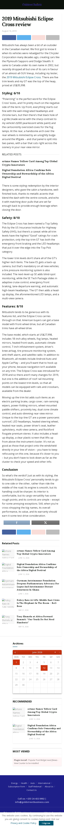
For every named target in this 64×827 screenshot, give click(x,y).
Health (24, 783)
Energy (14, 783)
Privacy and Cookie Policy (23, 823)
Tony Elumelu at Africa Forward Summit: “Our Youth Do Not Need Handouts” (35, 619)
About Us (49, 786)
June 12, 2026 (23, 558)
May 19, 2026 (23, 627)
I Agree (46, 823)
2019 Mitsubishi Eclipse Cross (24, 77)
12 (44, 667)
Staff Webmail (34, 786)
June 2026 (37, 652)
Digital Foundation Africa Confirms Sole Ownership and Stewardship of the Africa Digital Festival (28, 174)
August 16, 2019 (9, 31)
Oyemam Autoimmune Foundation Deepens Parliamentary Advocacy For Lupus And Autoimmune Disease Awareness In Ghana (38, 585)
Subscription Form (16, 786)
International (44, 783)
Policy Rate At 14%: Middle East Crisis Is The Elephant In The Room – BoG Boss (38, 603)
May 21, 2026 (23, 610)
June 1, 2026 (23, 594)
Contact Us (32, 790)
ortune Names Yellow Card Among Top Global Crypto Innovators (36, 552)
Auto (32, 783)
